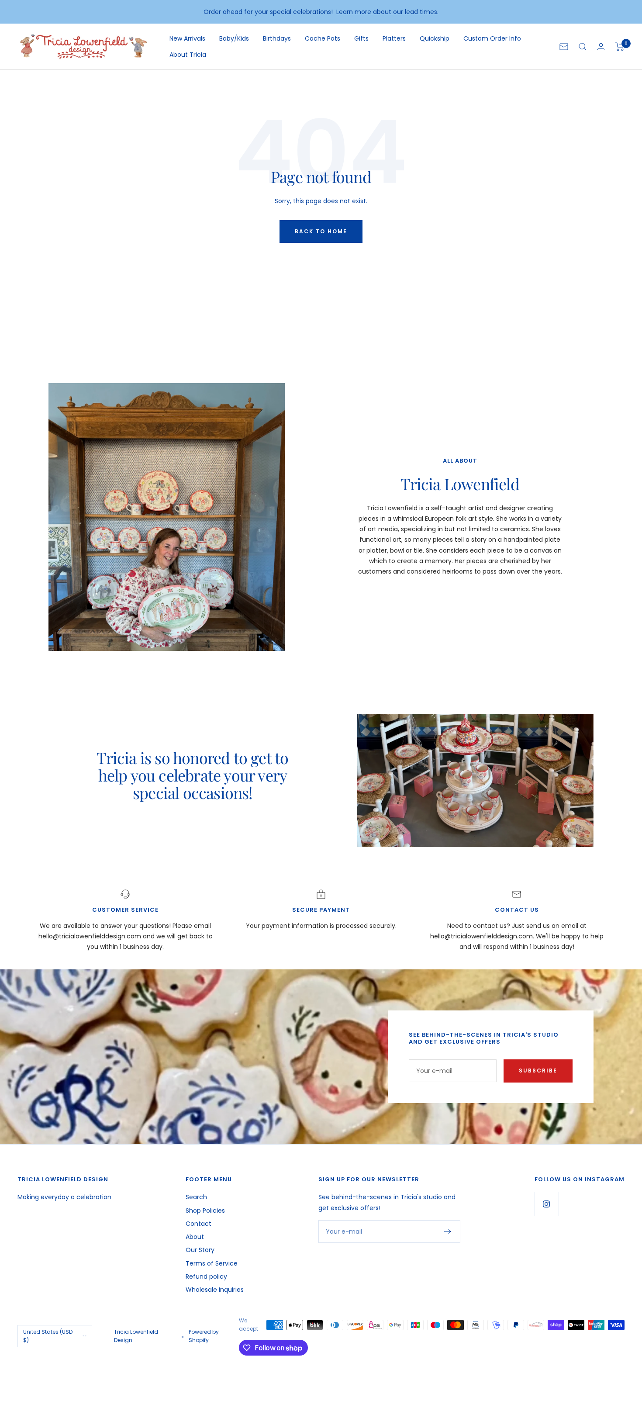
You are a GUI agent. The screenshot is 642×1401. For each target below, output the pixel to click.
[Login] (601, 46)
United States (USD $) (47, 1335)
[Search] (583, 47)
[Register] (448, 1231)
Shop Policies (205, 1210)
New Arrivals (187, 38)
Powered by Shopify (204, 1335)
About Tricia (187, 54)
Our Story (200, 1249)
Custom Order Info (492, 38)
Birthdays (277, 38)
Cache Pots (322, 38)
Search (196, 1197)
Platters (394, 38)
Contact (198, 1223)
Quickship (434, 38)
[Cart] (620, 46)
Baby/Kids (234, 38)
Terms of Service (212, 1263)
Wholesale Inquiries (215, 1289)
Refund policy (206, 1276)
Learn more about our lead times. (387, 11)
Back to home (321, 231)
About (195, 1236)
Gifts (361, 38)
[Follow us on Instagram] (547, 1204)
